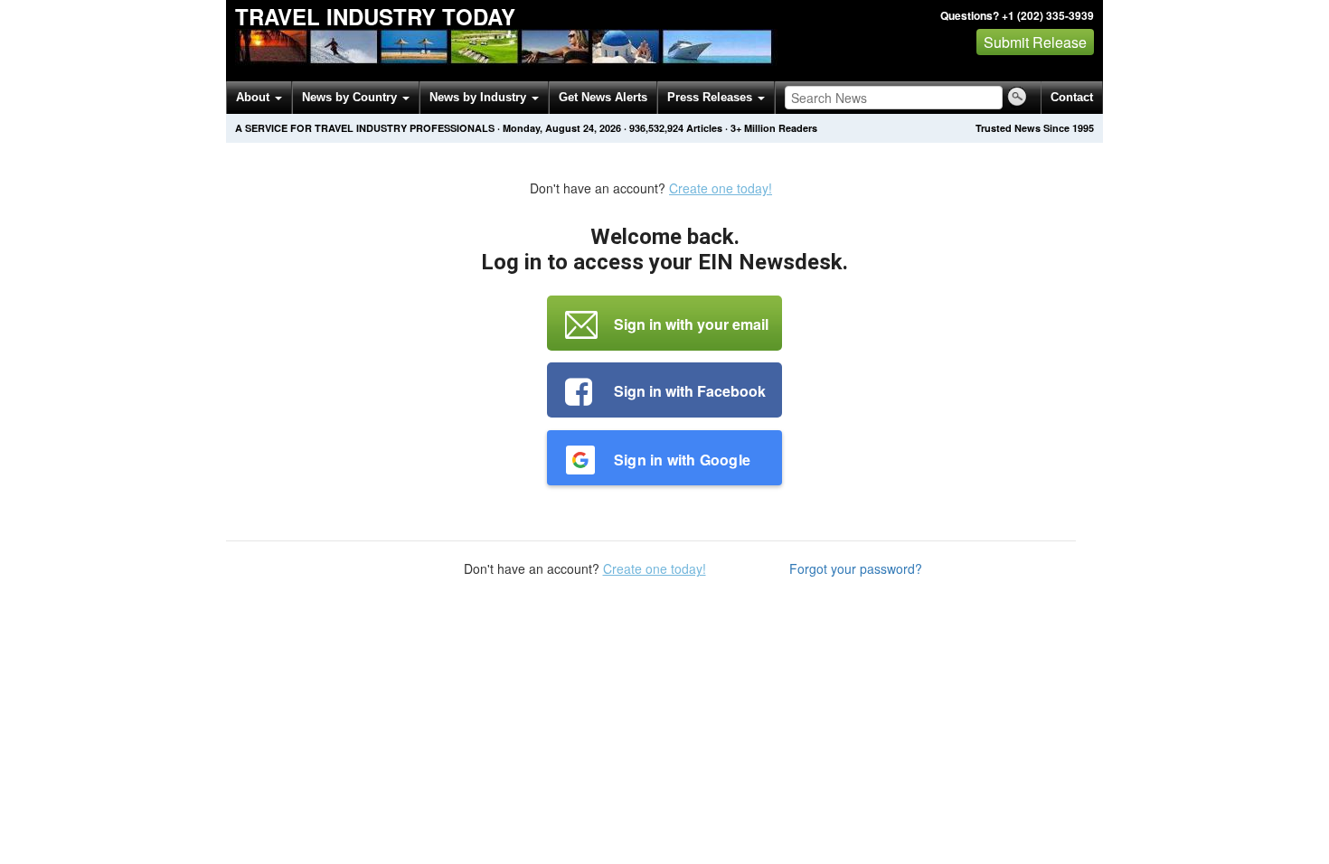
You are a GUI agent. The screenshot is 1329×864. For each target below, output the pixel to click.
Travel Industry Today (375, 16)
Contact (1072, 97)
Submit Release (1035, 42)
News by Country (351, 97)
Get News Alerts (603, 97)
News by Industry (479, 97)
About (254, 97)
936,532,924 (656, 128)
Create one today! (720, 188)
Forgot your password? (855, 568)
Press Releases (711, 97)
